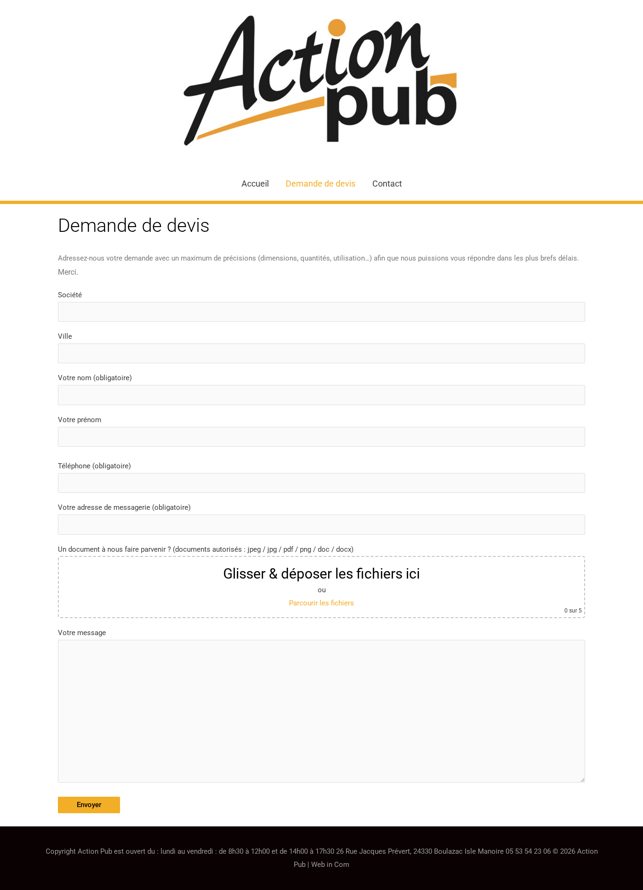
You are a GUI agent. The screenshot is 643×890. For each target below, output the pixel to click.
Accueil (255, 183)
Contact (387, 183)
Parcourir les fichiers (321, 603)
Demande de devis (320, 183)
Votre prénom (79, 420)
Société (70, 295)
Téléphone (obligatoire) (94, 466)
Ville (65, 336)
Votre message (82, 633)
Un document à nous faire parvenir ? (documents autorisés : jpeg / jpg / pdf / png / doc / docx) (320, 579)
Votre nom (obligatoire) (95, 378)
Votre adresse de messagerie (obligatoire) (124, 507)
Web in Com (330, 864)
